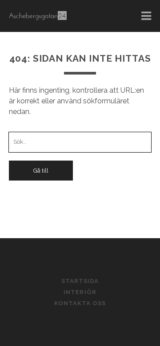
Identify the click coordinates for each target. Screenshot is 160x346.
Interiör (80, 292)
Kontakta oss (80, 303)
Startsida (80, 281)
